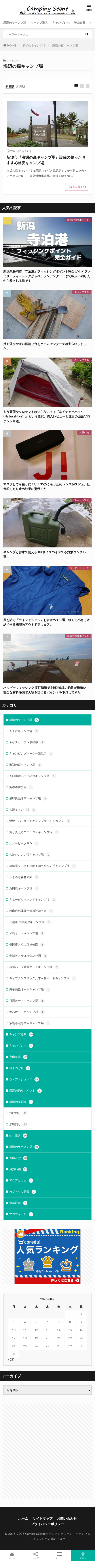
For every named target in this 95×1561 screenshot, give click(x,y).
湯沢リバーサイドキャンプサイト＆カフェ (39, 821)
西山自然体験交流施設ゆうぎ (30, 910)
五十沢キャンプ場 (23, 731)
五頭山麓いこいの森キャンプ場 (32, 776)
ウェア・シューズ (79, 568)
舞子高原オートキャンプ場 (29, 989)
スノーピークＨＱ (23, 843)
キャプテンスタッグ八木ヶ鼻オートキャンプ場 (42, 978)
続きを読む (76, 187)
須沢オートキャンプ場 (26, 1000)
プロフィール (20, 1214)
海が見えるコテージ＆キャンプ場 (33, 832)
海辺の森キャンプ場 (65, 45)
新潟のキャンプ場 (14, 22)
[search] (87, 34)
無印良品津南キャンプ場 (27, 798)
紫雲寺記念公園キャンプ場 (29, 1023)
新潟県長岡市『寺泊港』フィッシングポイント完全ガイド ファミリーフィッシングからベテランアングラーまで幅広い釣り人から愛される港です (47, 276)
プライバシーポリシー (47, 1524)
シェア (35, 1558)
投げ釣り (18, 1113)
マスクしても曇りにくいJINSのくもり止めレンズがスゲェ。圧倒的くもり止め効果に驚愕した (46, 486)
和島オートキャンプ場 (26, 933)
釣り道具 (18, 1135)
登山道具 (80, 22)
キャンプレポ (61, 22)
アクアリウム (20, 1180)
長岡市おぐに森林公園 (26, 944)
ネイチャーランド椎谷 (26, 742)
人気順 (20, 86)
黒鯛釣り (18, 1124)
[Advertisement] (47, 1450)
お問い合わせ (67, 1518)
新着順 (10, 86)
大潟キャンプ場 (21, 809)
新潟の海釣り (20, 1101)
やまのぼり (19, 1068)
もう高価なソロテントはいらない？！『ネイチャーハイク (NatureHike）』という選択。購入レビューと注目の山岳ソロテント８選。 (46, 416)
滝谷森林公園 (20, 787)
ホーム (23, 1518)
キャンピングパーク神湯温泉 (30, 753)
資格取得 (17, 1203)
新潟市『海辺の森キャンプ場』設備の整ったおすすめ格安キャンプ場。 (46, 160)
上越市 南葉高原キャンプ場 (29, 922)
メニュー (59, 1558)
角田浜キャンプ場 (23, 888)
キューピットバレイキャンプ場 (32, 899)
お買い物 (84, 432)
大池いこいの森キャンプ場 (29, 854)
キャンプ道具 (39, 22)
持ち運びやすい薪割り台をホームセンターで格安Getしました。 (44, 346)
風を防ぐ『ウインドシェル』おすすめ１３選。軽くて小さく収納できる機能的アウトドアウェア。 (46, 622)
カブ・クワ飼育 (21, 1191)
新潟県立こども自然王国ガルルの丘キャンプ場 (42, 866)
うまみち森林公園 (23, 877)
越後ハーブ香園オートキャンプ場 (33, 967)
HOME (11, 45)
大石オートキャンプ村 (26, 1012)
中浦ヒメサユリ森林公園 (27, 955)
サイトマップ (43, 1518)
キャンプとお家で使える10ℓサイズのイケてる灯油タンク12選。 (44, 554)
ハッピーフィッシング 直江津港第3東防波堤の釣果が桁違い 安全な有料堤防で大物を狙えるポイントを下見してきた (46, 690)
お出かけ (18, 1158)
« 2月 (11, 1359)
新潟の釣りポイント (78, 219)
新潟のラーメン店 (23, 1146)
